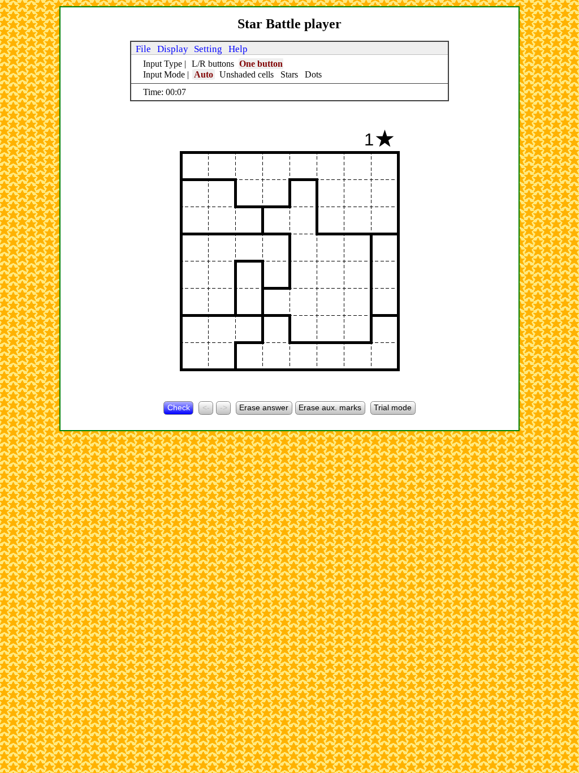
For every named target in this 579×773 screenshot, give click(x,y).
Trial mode (393, 407)
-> (223, 407)
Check (178, 407)
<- (206, 407)
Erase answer (263, 407)
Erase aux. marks (330, 407)
